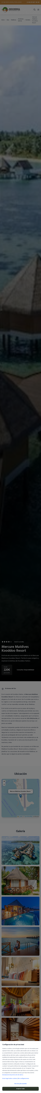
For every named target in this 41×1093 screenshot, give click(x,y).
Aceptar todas (20, 1089)
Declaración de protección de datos (12, 1075)
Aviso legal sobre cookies (9, 1078)
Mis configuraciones (23, 1079)
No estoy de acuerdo (20, 1084)
